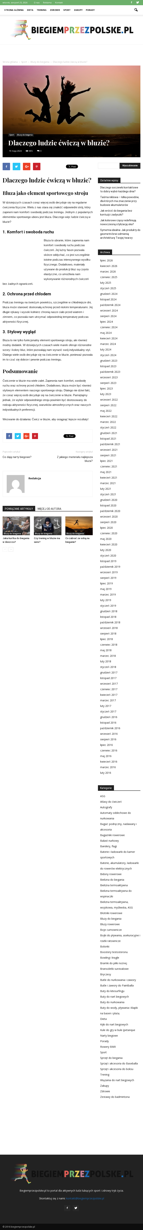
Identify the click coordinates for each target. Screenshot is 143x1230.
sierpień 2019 (108, 578)
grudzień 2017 (108, 672)
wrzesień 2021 (109, 449)
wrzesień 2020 (109, 516)
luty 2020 (105, 550)
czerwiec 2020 (108, 533)
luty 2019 (105, 600)
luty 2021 (105, 488)
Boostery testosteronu (114, 952)
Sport (67, 10)
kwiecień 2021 (108, 477)
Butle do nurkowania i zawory (118, 980)
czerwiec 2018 (108, 644)
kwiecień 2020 (108, 544)
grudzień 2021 (108, 433)
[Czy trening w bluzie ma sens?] (47, 525)
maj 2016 (106, 756)
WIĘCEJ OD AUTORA (49, 508)
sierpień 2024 (108, 316)
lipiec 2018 (106, 639)
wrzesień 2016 (109, 733)
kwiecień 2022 (108, 416)
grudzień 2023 (108, 360)
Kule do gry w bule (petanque (117, 1030)
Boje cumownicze (111, 930)
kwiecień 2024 (108, 338)
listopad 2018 (108, 617)
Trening (42, 10)
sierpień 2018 (108, 633)
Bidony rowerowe (111, 874)
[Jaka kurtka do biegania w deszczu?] (16, 525)
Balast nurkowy (109, 840)
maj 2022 (106, 410)
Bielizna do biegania (112, 879)
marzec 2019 (108, 594)
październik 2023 (110, 371)
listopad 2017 (108, 678)
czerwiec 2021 (108, 466)
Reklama (47, 2)
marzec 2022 (108, 422)
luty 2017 (105, 706)
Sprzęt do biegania (111, 1058)
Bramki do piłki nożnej (113, 963)
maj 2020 (106, 539)
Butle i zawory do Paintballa (117, 985)
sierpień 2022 (108, 405)
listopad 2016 (108, 722)
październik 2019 (110, 566)
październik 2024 (110, 305)
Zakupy (78, 10)
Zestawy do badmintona (115, 1097)
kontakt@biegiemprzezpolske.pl (85, 1198)
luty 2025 (105, 282)
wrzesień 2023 (109, 377)
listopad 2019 (108, 561)
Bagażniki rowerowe (112, 835)
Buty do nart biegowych (114, 996)
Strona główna (14, 10)
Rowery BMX (108, 1046)
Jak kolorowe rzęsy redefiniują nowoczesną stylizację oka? (118, 222)
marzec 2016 (108, 767)
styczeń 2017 (108, 711)
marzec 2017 (108, 700)
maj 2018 (106, 650)
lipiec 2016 (106, 745)
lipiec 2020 (106, 527)
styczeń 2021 (108, 494)
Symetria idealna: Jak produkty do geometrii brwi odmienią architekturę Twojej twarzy (120, 234)
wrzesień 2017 (109, 683)
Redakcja (34, 478)
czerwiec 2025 (108, 277)
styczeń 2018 (108, 667)
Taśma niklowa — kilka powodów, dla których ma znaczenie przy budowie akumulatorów (119, 201)
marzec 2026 (108, 271)
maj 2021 (106, 472)
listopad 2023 (108, 366)
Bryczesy (105, 974)
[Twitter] (137, 2)
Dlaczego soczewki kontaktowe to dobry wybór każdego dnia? (119, 189)
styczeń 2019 (108, 605)
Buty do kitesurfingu (112, 991)
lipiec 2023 (106, 388)
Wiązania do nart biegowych (117, 1080)
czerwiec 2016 (108, 750)
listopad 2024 (108, 299)
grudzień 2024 (108, 294)
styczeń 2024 (108, 355)
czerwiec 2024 (108, 327)
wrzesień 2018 (109, 628)
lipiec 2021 (106, 461)
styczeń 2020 (108, 555)
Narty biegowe (109, 1035)
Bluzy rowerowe (110, 924)
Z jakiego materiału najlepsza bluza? (75, 459)
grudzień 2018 (108, 611)
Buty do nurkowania (112, 1002)
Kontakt (59, 2)
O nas (36, 2)
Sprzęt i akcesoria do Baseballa (119, 1063)
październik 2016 (110, 728)
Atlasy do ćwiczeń (111, 801)
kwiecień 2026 (108, 266)
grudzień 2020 (108, 500)
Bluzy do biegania (25, 134)
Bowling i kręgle (109, 957)
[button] (135, 10)
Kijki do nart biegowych (114, 1024)
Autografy (106, 807)
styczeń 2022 (108, 427)
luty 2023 (105, 394)
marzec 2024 (108, 344)
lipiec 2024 (106, 321)
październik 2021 (110, 444)
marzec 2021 (108, 483)
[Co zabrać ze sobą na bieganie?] (79, 525)
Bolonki (104, 946)
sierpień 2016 (108, 739)
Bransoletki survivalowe (114, 968)
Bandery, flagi (108, 846)
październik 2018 (110, 622)
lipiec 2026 (106, 260)
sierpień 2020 (108, 522)
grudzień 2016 (108, 717)
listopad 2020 (108, 505)
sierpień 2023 (108, 383)
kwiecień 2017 (108, 694)
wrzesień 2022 (109, 399)
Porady (90, 10)
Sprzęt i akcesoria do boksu (116, 1069)
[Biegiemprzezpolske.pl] (71, 30)
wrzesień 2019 (109, 572)
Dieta (30, 10)
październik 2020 (110, 511)
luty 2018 (105, 661)
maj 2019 (106, 589)
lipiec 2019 (106, 583)
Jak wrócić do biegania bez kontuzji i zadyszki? (116, 212)
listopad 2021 (108, 438)
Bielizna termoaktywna (114, 885)
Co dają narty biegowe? (17, 457)
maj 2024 (106, 333)
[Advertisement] (71, 52)
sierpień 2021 (108, 455)
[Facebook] (131, 2)
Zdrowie (55, 10)
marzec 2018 (108, 656)
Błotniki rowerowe (111, 913)
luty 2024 (105, 349)
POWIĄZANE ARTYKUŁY (19, 508)
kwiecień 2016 (108, 761)
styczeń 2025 (108, 288)
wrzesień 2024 (109, 310)
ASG (102, 796)
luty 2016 (105, 772)
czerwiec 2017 (108, 689)
